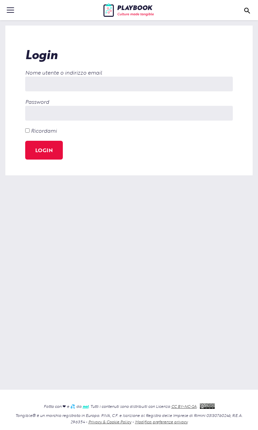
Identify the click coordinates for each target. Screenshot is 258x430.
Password (37, 101)
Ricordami (43, 130)
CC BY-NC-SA (184, 406)
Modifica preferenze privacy (161, 421)
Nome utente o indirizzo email (63, 72)
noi (86, 406)
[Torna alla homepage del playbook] (128, 10)
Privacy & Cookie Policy (109, 421)
